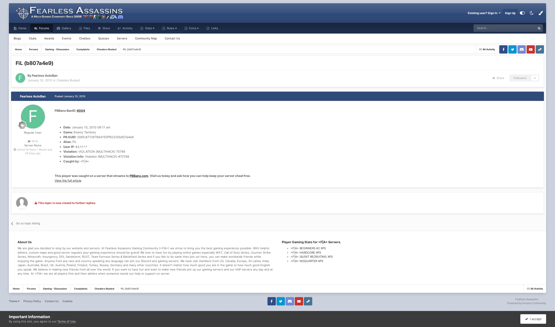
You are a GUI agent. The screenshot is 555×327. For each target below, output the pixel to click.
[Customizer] (522, 13)
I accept (535, 319)
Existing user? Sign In (483, 13)
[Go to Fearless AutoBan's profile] (20, 78)
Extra (192, 28)
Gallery (66, 28)
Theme (13, 301)
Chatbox (84, 38)
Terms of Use (66, 321)
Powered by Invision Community (526, 303)
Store (106, 28)
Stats (148, 28)
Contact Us (172, 38)
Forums (43, 28)
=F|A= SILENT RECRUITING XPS (312, 256)
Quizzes (103, 38)
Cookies (67, 301)
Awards (49, 38)
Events (66, 38)
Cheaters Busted (68, 80)
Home (22, 28)
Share (499, 78)
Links (214, 28)
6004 (81, 110)
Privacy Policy (32, 301)
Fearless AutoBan (33, 96)
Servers (122, 38)
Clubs (32, 38)
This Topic (523, 28)
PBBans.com (139, 176)
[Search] (539, 28)
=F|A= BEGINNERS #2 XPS (308, 248)
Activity (127, 28)
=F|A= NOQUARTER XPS (307, 261)
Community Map (146, 38)
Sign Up (510, 13)
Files (86, 28)
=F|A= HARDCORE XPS (306, 252)
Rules (170, 28)
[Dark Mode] (531, 13)
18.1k (34, 141)
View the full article (68, 180)
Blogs (17, 38)
